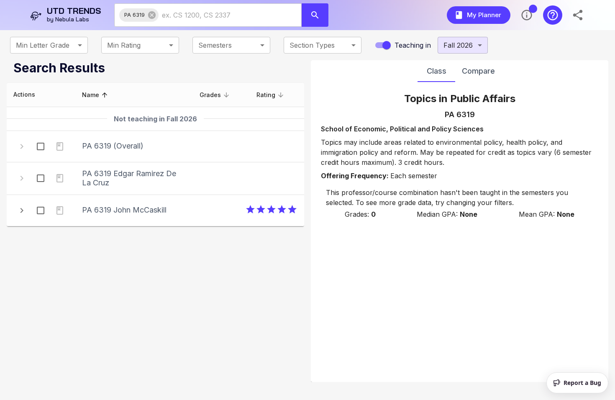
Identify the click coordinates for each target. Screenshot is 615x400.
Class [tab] (436, 71)
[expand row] (21, 210)
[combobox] (222, 15)
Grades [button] (210, 94)
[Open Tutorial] (552, 15)
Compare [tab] (478, 71)
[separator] (307, 221)
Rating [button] (265, 94)
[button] (139, 15)
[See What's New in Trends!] (526, 15)
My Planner (484, 15)
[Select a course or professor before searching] (315, 15)
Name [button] (90, 94)
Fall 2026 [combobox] (458, 45)
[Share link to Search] (578, 15)
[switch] (386, 45)
